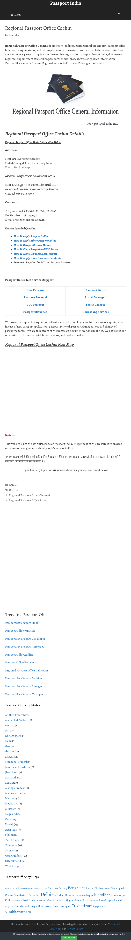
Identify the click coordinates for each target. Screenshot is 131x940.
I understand (69, 937)
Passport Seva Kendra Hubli (22, 623)
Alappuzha (29, 888)
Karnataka (11, 777)
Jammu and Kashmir (17, 767)
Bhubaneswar (102, 888)
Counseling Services (96, 312)
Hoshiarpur (81, 895)
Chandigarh (118, 888)
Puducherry (94, 900)
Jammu (115, 895)
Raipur (109, 900)
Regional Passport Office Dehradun (26, 670)
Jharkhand (11, 772)
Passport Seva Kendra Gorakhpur (25, 639)
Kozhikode (29, 900)
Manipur (10, 798)
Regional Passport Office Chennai (29, 495)
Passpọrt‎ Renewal (35, 297)
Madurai (51, 900)
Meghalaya (11, 803)
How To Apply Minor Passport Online (35, 241)
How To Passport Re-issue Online (32, 245)
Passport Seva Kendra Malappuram (26, 694)
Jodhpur (122, 895)
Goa (7, 746)
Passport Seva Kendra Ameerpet (24, 647)
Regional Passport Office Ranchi (28, 500)
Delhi (8, 741)
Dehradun (34, 895)
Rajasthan (11, 830)
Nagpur (70, 900)
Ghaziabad (58, 895)
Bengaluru (76, 887)
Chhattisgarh (13, 736)
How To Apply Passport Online (31, 236)
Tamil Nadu (12, 840)
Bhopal (90, 888)
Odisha (9, 819)
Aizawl (22, 888)
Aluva (36, 888)
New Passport (35, 290)
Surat (41, 906)
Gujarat (9, 751)
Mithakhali (61, 900)
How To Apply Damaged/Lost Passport (35, 254)
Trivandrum (82, 905)
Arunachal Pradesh (16, 720)
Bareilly (63, 888)
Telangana (11, 845)
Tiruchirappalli (62, 906)
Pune (102, 900)
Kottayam (18, 900)
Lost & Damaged (95, 297)
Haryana (10, 757)
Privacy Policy (75, 929)
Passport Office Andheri (19, 655)
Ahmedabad (12, 888)
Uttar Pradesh (13, 856)
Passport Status (96, 290)
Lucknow (41, 900)
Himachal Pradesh (16, 762)
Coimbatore (21, 895)
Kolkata (9, 900)
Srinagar (33, 906)
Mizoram (10, 809)
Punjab (9, 824)
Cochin (13, 490)
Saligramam (9, 906)
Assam (9, 725)
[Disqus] (65, 561)
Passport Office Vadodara (20, 662)
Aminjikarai (42, 888)
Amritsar (53, 888)
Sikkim (9, 835)
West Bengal (12, 866)
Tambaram (49, 906)
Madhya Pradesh (15, 788)
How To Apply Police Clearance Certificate (37, 258)
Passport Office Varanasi (20, 631)
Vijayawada (99, 906)
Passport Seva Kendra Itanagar (23, 686)
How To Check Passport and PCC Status (36, 249)
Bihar (8, 730)
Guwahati (70, 895)
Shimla (19, 906)
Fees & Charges (95, 305)
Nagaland (11, 814)
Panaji (78, 900)
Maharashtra (13, 793)
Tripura (9, 850)
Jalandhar (102, 894)
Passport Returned (35, 312)
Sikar (26, 906)
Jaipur (89, 895)
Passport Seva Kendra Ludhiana (24, 678)
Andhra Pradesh (15, 715)
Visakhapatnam (18, 912)
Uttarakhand (13, 861)
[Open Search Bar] (119, 15)
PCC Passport (35, 305)
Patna (86, 900)
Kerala (13, 485)
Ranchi (118, 900)
